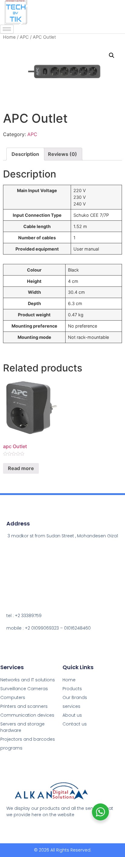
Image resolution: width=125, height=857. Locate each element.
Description (25, 154)
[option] (110, 852)
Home (9, 37)
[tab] (25, 154)
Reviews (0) (62, 154)
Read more (21, 468)
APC (24, 37)
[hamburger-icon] (7, 29)
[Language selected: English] (110, 851)
